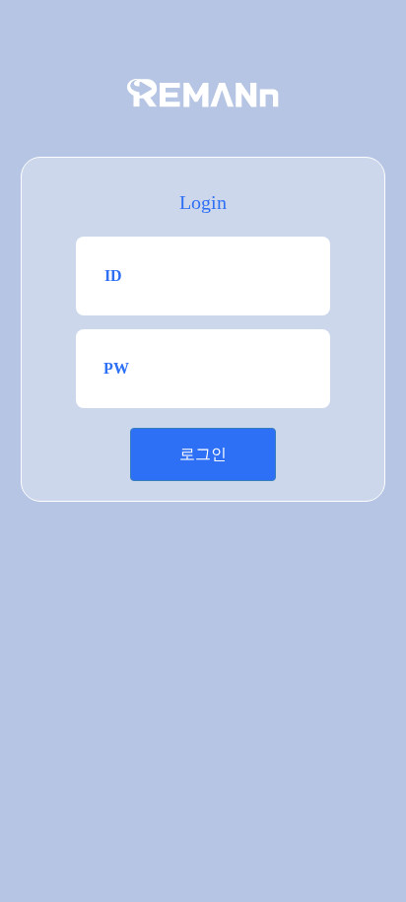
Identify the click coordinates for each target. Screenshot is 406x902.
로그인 (203, 454)
